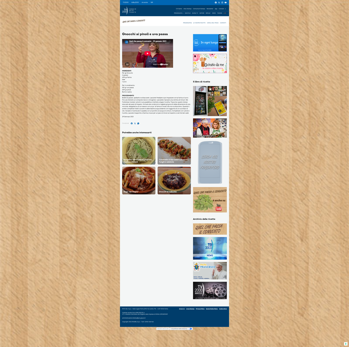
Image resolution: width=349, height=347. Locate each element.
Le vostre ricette (199, 23)
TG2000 (219, 13)
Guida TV (195, 13)
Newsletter (210, 9)
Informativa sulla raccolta (163, 328)
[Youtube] (225, 2)
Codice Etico (223, 309)
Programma (187, 23)
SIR (152, 2)
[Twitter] (219, 2)
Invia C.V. (182, 309)
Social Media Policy (212, 309)
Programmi (178, 13)
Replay (208, 13)
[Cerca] (225, 9)
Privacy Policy (200, 309)
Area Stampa (190, 309)
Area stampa (187, 9)
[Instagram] (222, 2)
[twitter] (135, 123)
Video (214, 13)
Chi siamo (179, 9)
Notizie (201, 13)
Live (225, 13)
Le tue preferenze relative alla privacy (179, 328)
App (216, 9)
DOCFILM (188, 13)
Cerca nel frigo (212, 23)
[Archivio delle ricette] (210, 229)
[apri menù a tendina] (182, 13)
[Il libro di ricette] (210, 101)
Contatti (221, 9)
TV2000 (126, 2)
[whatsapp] (138, 123)
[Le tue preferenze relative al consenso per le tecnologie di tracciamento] (346, 344)
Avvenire (145, 2)
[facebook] (131, 123)
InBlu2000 (135, 2)
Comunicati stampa (199, 9)
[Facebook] (215, 2)
